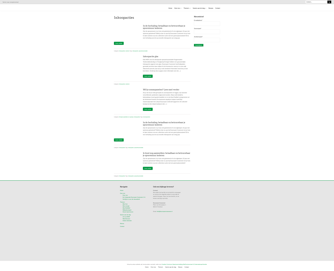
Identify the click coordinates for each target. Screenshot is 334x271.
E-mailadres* (198, 20)
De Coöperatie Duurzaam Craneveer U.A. (134, 197)
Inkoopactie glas (150, 56)
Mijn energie (126, 206)
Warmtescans (126, 218)
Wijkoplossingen (127, 210)
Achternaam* (198, 37)
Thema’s (122, 202)
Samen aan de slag (125, 214)
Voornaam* (197, 28)
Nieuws (122, 223)
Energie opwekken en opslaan (126, 117)
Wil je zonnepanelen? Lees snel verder (161, 89)
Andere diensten (127, 220)
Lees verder (118, 43)
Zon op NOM (126, 216)
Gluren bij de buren (128, 212)
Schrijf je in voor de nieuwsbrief (131, 199)
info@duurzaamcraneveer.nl (164, 211)
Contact (122, 226)
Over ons (122, 193)
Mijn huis (125, 204)
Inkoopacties (122, 51)
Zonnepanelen (146, 117)
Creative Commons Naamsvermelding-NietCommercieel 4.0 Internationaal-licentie (184, 264)
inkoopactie (135, 51)
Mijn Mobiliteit (126, 208)
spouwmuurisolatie (143, 51)
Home (121, 190)
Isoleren (128, 51)
